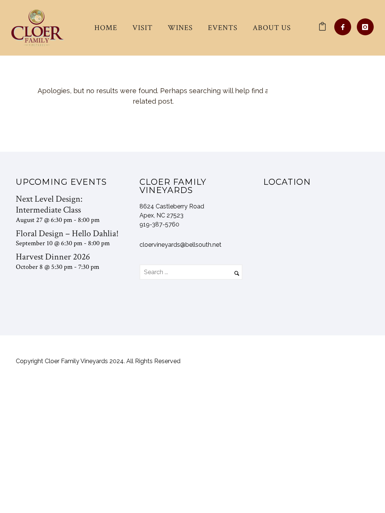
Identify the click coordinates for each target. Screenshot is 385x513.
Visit (142, 28)
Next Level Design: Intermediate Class (49, 204)
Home (105, 28)
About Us (272, 28)
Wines (180, 28)
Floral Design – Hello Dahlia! (67, 233)
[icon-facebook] (344, 26)
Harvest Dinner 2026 (53, 257)
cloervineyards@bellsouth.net (180, 244)
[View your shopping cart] (322, 28)
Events (223, 28)
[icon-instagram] (365, 26)
